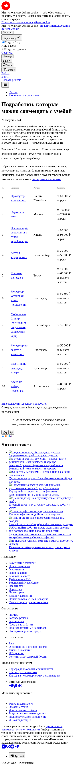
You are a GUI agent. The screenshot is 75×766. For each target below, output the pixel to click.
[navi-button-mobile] (5, 85)
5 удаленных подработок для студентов (33, 455)
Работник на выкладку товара (18, 368)
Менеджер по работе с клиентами (19, 350)
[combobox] (17, 755)
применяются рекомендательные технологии (31, 728)
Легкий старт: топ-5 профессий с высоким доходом (41, 524)
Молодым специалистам (24, 95)
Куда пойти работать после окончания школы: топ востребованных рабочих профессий (40, 536)
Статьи (13, 92)
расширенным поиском (46, 179)
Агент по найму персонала (17, 386)
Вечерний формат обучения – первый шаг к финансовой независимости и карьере (36, 467)
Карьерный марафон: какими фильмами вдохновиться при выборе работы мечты (34, 493)
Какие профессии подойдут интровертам (34, 514)
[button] (5, 73)
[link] (7, 65)
